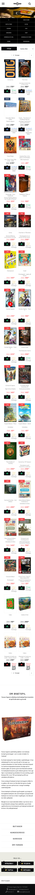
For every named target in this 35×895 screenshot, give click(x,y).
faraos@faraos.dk (24, 892)
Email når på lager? (14, 668)
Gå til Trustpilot (5, 881)
